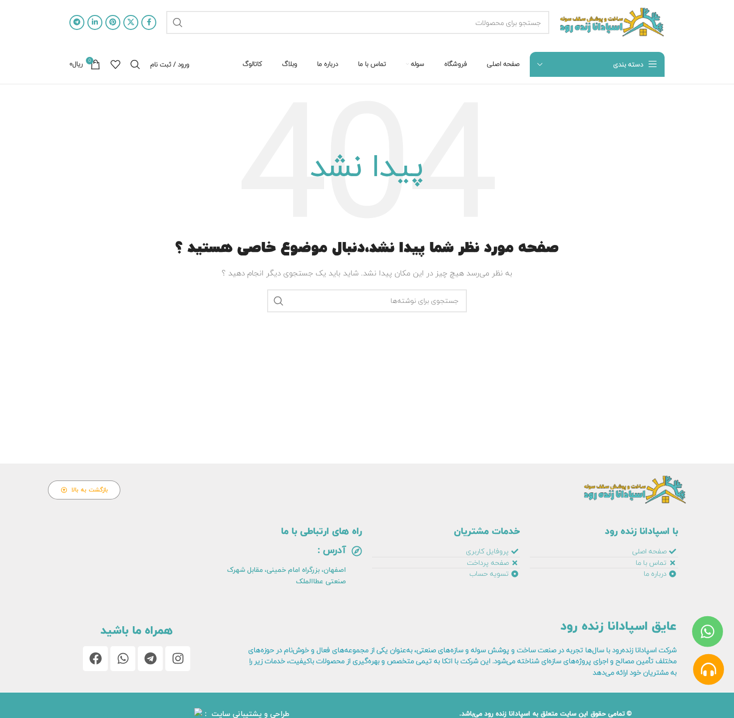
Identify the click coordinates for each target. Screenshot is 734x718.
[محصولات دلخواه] (115, 64)
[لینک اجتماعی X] (130, 22)
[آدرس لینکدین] (94, 22)
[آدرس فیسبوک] (148, 22)
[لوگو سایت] (612, 22)
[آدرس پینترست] (112, 22)
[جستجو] (177, 22)
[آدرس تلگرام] (76, 22)
